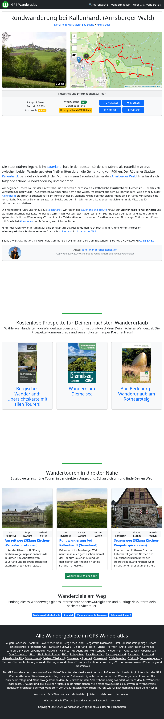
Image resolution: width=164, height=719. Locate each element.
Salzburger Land (116, 654)
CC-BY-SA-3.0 (146, 240)
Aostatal (34, 643)
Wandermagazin (121, 4)
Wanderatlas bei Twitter (58, 700)
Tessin (17, 662)
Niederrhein (115, 650)
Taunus (6, 662)
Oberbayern (131, 650)
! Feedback (133, 110)
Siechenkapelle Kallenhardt (46, 615)
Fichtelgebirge (17, 647)
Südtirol (133, 658)
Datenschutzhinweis (101, 694)
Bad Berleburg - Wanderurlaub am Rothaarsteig (136, 394)
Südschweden (117, 658)
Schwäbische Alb (12, 658)
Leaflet (128, 86)
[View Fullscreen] (74, 48)
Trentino (93, 662)
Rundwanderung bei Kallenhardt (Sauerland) (78, 542)
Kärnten (112, 647)
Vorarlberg (106, 662)
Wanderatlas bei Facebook (92, 700)
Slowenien (73, 658)
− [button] (74, 41)
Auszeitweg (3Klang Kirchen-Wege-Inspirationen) (27, 542)
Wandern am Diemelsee (82, 391)
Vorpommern (123, 662)
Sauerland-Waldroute (94, 209)
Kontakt (115, 700)
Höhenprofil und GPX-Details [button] (75, 110)
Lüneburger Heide (18, 650)
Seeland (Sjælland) (54, 658)
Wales (137, 662)
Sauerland (88, 24)
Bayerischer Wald (51, 643)
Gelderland (80, 647)
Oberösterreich (18, 654)
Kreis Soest (103, 24)
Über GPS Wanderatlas (147, 4)
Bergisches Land (74, 643)
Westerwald (83, 666)
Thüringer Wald (56, 662)
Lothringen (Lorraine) (141, 647)
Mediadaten (79, 694)
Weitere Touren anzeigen (82, 576)
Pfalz (32, 654)
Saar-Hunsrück (95, 654)
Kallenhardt (10, 176)
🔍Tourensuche (98, 4)
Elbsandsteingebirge (134, 643)
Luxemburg (38, 650)
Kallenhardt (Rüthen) (121, 615)
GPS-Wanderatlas (24, 4)
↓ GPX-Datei (110, 102)
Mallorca (64, 650)
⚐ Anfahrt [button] (110, 110)
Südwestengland (150, 658)
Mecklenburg (80, 650)
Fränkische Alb (37, 647)
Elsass (152, 643)
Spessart (87, 658)
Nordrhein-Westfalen (67, 24)
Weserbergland (152, 662)
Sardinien (133, 654)
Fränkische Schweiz (59, 647)
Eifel (117, 643)
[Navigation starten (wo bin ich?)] (74, 55)
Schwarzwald (33, 658)
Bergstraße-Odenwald (99, 643)
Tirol (70, 662)
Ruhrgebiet (77, 654)
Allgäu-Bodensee (16, 643)
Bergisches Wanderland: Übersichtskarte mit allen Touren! (27, 396)
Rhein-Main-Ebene (48, 654)
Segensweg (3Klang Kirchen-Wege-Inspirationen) (136, 542)
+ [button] (74, 36)
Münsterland (98, 650)
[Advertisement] (82, 140)
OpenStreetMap (148, 86)
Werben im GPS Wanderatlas (51, 694)
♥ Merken (133, 102)
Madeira (52, 650)
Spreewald (100, 658)
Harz (92, 647)
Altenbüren (26, 221)
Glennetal (68, 615)
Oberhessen (148, 650)
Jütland (101, 647)
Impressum (123, 694)
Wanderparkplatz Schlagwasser (92, 615)
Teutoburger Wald (34, 662)
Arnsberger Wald (124, 176)
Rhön (65, 654)
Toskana (80, 662)
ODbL (158, 86)
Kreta (122, 647)
